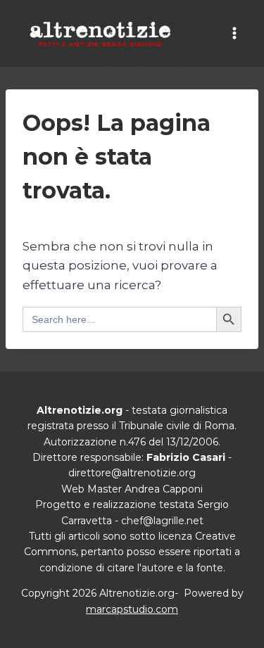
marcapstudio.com (132, 609)
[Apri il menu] (234, 33)
